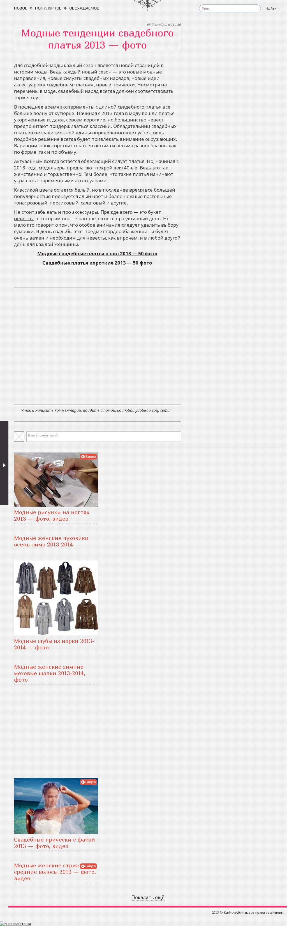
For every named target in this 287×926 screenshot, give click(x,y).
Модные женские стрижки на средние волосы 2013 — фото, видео (55, 871)
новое (20, 8)
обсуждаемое (84, 8)
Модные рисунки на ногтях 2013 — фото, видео (51, 515)
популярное (48, 8)
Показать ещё (148, 897)
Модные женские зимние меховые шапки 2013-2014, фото (49, 673)
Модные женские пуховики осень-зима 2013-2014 (51, 541)
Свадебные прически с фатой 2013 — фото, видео (54, 842)
